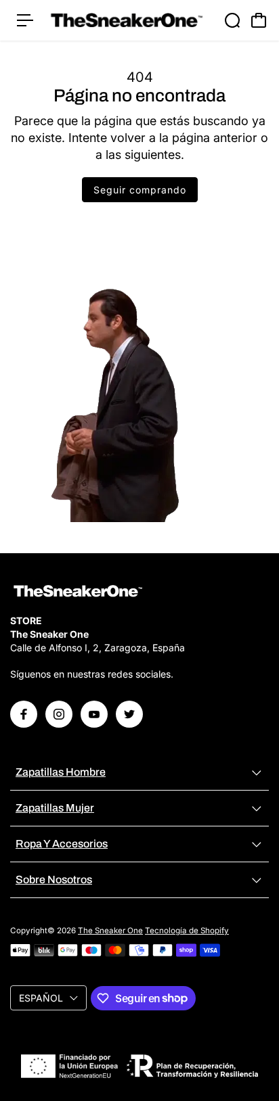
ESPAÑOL (41, 998)
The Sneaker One (110, 930)
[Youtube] (94, 714)
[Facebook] (23, 714)
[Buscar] (232, 20)
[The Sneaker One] (127, 20)
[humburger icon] (25, 20)
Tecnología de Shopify (187, 930)
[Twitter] (129, 714)
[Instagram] (58, 714)
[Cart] (259, 20)
